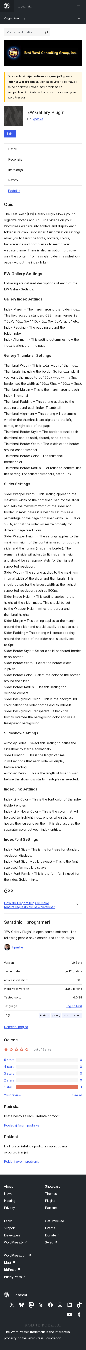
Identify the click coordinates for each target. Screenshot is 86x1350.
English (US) (74, 1006)
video (77, 1015)
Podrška (14, 191)
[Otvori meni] (79, 6)
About (8, 1186)
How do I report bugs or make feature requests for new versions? (29, 905)
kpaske (38, 119)
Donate (52, 1235)
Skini (10, 133)
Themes (51, 1194)
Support (10, 1228)
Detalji (12, 149)
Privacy (9, 1208)
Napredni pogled (16, 1027)
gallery (56, 1015)
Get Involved (54, 1221)
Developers (12, 1235)
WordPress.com (17, 1255)
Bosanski (20, 1295)
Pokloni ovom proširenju (21, 1161)
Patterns (51, 1208)
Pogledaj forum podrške (21, 1125)
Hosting (9, 1201)
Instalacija (15, 170)
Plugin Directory (14, 18)
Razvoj (13, 180)
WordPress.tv (16, 1242)
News (8, 1194)
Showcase (52, 1186)
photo (66, 1015)
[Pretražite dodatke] (46, 32)
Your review (12, 1095)
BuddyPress (15, 1277)
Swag (51, 1242)
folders (44, 1015)
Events (50, 1228)
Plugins (50, 1201)
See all (77, 1095)
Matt (9, 1263)
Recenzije (15, 159)
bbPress (12, 1270)
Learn (8, 1221)
